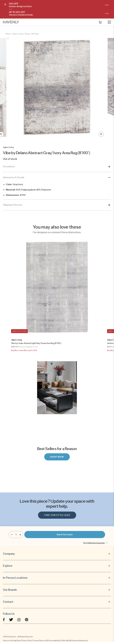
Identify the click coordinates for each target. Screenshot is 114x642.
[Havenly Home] (11, 22)
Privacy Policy (27, 640)
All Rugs (35, 34)
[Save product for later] (8, 40)
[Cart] (100, 22)
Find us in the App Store (12, 640)
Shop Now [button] (57, 457)
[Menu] (108, 22)
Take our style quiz (57, 515)
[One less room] (12, 534)
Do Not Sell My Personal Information (73, 640)
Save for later (65, 534)
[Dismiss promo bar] (5, 4)
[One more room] (20, 534)
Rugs (27, 34)
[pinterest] (26, 619)
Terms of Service (39, 640)
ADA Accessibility (52, 640)
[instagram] (19, 619)
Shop (8, 34)
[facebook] (4, 619)
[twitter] (11, 619)
